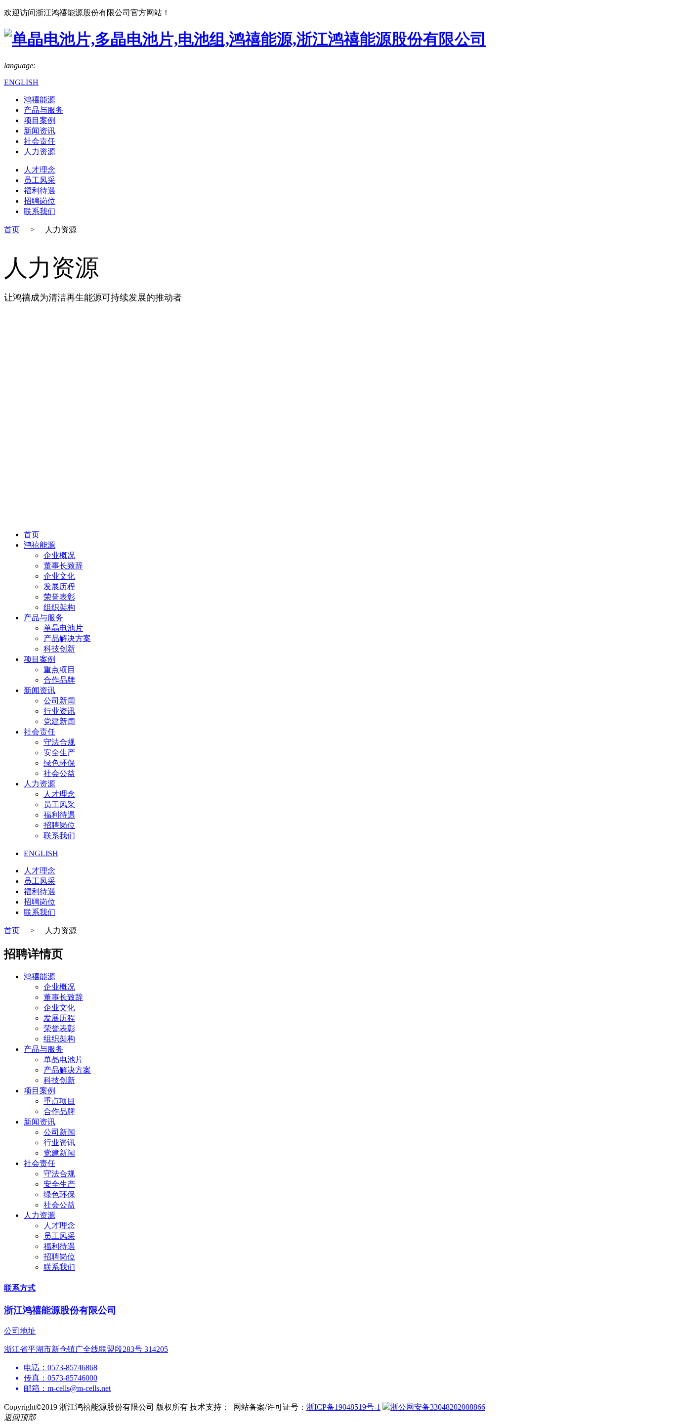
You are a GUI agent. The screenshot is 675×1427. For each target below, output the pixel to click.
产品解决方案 (67, 638)
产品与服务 (43, 110)
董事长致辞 (63, 566)
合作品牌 (59, 680)
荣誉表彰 (59, 597)
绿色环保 (59, 763)
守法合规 (59, 742)
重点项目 (59, 669)
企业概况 (59, 555)
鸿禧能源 (39, 99)
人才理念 (39, 170)
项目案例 (39, 120)
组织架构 (59, 607)
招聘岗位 (39, 201)
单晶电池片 (63, 628)
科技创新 (59, 649)
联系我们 (39, 211)
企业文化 (59, 576)
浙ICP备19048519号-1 (343, 1407)
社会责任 (39, 141)
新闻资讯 (39, 131)
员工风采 (39, 180)
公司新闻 (59, 700)
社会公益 (59, 773)
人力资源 (39, 151)
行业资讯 (59, 711)
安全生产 (59, 752)
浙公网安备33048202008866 (437, 1407)
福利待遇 (39, 190)
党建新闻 (59, 721)
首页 (12, 229)
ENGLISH (21, 82)
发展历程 (59, 586)
